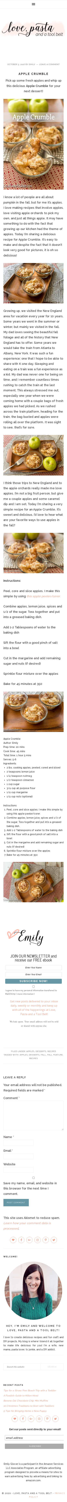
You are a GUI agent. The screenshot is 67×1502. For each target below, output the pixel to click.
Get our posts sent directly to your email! (35, 1429)
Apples (30, 1051)
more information (25, 994)
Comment (11, 1098)
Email (8, 1150)
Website (9, 1164)
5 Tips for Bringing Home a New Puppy (25, 1411)
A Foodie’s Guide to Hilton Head (20, 1395)
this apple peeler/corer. (43, 596)
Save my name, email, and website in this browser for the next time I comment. (30, 1188)
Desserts (41, 1051)
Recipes (51, 1051)
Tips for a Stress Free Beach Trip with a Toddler (29, 1390)
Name (8, 1137)
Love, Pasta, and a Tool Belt (33, 33)
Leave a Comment (49, 64)
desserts (34, 1055)
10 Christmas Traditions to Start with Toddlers (28, 1406)
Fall (43, 1055)
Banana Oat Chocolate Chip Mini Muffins (25, 1400)
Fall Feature (55, 1055)
